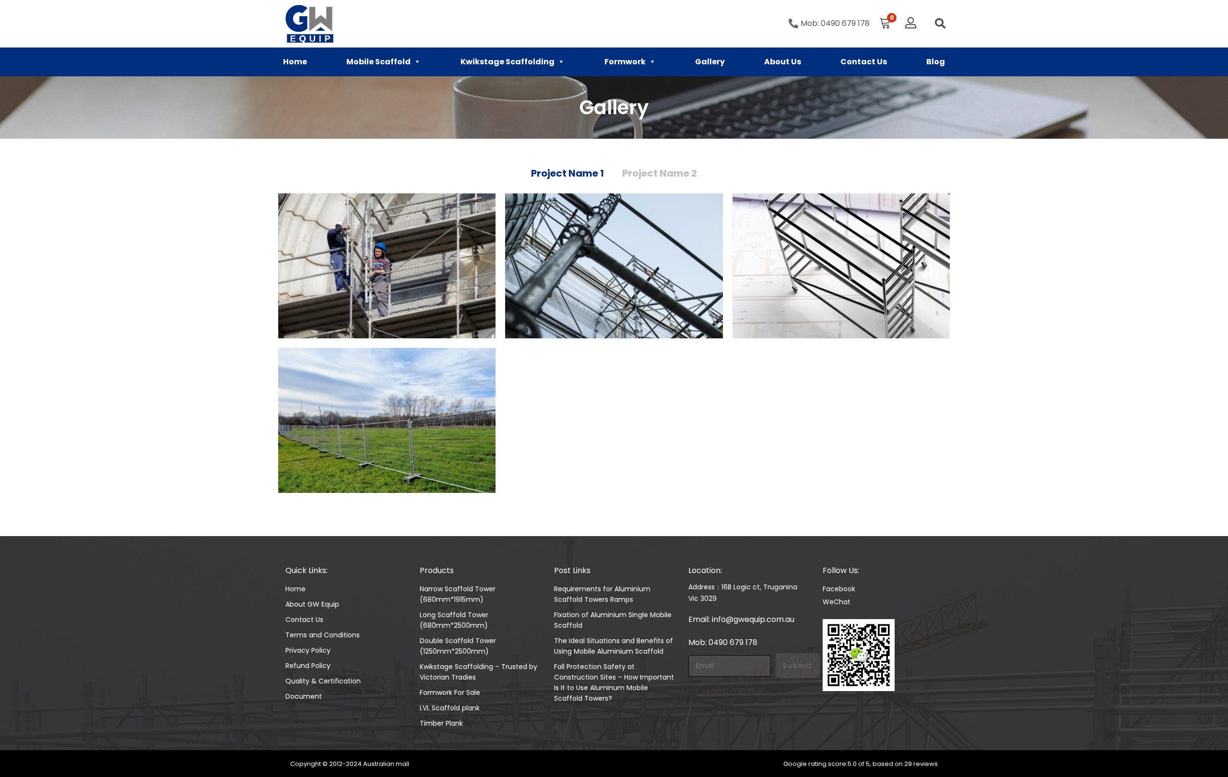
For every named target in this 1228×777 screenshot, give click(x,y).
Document (303, 696)
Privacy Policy (308, 650)
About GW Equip (312, 604)
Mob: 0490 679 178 (722, 642)
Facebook (839, 589)
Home (295, 61)
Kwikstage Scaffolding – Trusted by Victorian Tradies (478, 672)
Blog (935, 61)
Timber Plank (441, 723)
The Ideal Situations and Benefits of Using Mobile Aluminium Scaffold (613, 646)
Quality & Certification (323, 681)
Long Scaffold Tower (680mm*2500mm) (454, 620)
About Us (782, 61)
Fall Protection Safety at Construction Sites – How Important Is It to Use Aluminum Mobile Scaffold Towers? (614, 682)
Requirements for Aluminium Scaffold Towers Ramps (602, 594)
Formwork (625, 61)
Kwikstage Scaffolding (507, 61)
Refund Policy (308, 665)
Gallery (710, 61)
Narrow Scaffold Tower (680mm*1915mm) (458, 594)
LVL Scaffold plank (450, 708)
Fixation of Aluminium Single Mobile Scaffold (613, 620)
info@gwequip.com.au (753, 619)
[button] (885, 23)
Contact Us (863, 61)
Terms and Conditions (322, 635)
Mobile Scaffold (378, 61)
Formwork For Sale (450, 692)
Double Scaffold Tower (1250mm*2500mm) (458, 646)
